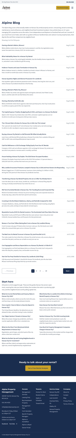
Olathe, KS (53, 406)
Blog (64, 398)
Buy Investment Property (27, 401)
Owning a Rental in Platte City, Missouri (14, 90)
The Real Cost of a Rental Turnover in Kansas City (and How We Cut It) (23, 234)
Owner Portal (26, 428)
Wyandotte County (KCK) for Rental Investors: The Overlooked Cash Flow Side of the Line (30, 212)
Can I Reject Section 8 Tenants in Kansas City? (16, 316)
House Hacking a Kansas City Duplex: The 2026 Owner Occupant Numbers (25, 157)
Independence (54, 395)
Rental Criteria (40, 395)
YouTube (12, 424)
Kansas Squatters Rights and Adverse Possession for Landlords (21, 79)
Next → (68, 271)
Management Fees (26, 407)
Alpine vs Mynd (26, 425)
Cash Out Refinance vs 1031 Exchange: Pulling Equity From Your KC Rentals (25, 145)
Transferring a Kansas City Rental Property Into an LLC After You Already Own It (27, 179)
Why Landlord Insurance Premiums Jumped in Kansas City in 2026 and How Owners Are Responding (33, 168)
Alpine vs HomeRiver (25, 420)
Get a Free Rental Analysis (38, 368)
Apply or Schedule (39, 399)
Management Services (26, 393)
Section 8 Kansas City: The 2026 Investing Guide (54, 316)
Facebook (5, 424)
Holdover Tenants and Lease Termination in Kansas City (19, 68)
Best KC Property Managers (27, 415)
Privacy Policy (67, 401)
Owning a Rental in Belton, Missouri (13, 45)
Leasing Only (26, 397)
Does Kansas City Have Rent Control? (51, 305)
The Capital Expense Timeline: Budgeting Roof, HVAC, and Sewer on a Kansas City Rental (29, 112)
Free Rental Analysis (62, 7)
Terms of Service (68, 404)
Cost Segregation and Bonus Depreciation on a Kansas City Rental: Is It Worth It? (27, 245)
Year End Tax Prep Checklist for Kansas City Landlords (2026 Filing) (22, 257)
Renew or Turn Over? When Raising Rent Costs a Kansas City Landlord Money (26, 223)
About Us (66, 392)
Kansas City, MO (54, 392)
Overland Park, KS (54, 402)
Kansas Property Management (55, 410)
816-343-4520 (70, 2)
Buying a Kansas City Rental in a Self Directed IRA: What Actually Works (24, 134)
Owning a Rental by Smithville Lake (13, 101)
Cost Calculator (27, 411)
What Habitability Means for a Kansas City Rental (17, 56)
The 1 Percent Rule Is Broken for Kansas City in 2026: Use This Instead (23, 123)
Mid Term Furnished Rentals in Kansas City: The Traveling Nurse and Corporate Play (28, 190)
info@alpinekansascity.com (10, 407)
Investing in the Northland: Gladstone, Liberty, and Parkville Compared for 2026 (27, 201)
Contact (65, 395)
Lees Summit (54, 398)
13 (46, 271)
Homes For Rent (41, 392)
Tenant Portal (40, 403)
